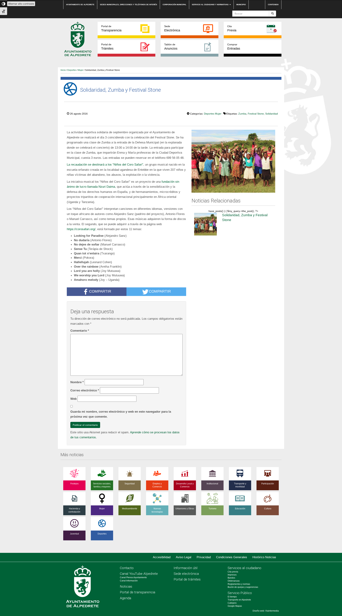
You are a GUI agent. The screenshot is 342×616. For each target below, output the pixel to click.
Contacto (127, 568)
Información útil (186, 568)
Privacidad (204, 557)
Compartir (100, 291)
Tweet (176, 113)
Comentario (79, 330)
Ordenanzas (234, 581)
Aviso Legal (183, 557)
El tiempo (232, 596)
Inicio (63, 70)
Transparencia (111, 28)
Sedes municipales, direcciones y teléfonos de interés (128, 5)
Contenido (273, 5)
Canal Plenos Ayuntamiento (133, 577)
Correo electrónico (84, 390)
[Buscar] (272, 14)
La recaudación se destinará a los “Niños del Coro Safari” (105, 164)
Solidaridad (271, 113)
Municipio (241, 5)
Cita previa (233, 572)
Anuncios (170, 46)
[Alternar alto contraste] (3, 3)
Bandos (231, 578)
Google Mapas (235, 606)
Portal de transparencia (137, 592)
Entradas (233, 46)
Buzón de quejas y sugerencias (243, 587)
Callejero (232, 603)
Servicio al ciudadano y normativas (210, 5)
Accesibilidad (161, 557)
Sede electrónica (186, 574)
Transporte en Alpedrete (239, 600)
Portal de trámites (187, 579)
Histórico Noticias (264, 557)
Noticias (126, 586)
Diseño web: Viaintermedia (266, 611)
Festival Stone (256, 113)
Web (73, 398)
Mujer (80, 70)
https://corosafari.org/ (81, 229)
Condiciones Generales (231, 557)
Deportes (71, 70)
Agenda (125, 598)
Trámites (107, 46)
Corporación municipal (174, 5)
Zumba (242, 113)
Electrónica (172, 28)
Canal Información (129, 580)
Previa (231, 28)
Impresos (232, 575)
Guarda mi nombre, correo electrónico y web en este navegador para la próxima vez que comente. (120, 414)
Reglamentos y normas (239, 584)
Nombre (77, 382)
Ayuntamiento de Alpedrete (80, 5)
